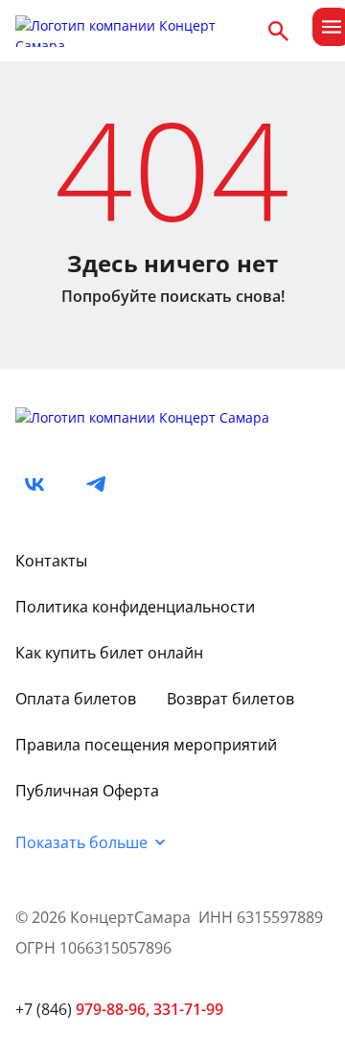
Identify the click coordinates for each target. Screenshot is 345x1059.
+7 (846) (82, 1009)
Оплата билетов (75, 698)
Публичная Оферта (87, 790)
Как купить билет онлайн (109, 652)
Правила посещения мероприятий (146, 744)
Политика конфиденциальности (135, 606)
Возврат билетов (230, 698)
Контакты (51, 560)
